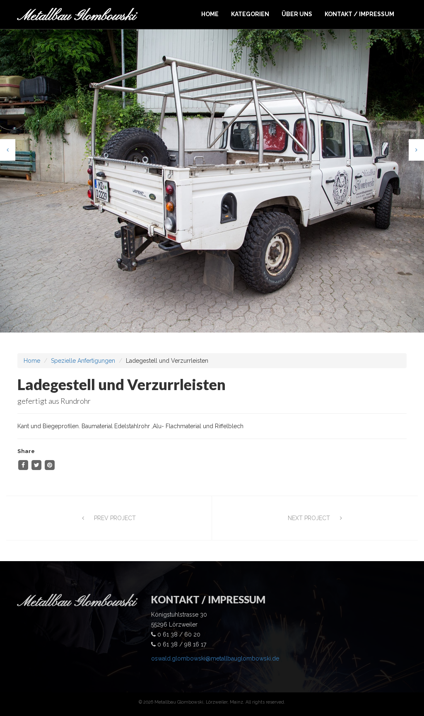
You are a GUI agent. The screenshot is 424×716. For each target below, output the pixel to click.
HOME (210, 14)
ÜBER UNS (297, 14)
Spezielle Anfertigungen (83, 360)
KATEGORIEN (250, 14)
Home (32, 360)
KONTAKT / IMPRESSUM (359, 14)
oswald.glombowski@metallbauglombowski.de (215, 658)
